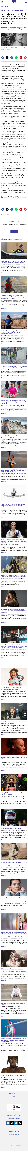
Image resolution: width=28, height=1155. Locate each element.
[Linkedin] (16, 1123)
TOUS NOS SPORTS (14, 1131)
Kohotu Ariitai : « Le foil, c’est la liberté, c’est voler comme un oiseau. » (14, 470)
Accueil (3, 10)
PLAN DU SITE (14, 1100)
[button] (2, 2)
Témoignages (6, 214)
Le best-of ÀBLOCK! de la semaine (11, 828)
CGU (14, 1096)
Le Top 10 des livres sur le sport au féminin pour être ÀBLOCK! (13, 793)
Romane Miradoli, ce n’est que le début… (13, 898)
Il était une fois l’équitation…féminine (12, 969)
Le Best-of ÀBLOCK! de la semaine (11, 687)
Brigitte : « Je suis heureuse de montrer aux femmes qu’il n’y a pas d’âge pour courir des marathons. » (14, 402)
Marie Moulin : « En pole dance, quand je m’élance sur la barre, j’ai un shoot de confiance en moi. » (13, 505)
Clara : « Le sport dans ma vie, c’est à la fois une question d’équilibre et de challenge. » (13, 575)
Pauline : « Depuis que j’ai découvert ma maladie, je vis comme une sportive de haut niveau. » (13, 541)
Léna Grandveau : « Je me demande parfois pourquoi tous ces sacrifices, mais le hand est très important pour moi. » (14, 933)
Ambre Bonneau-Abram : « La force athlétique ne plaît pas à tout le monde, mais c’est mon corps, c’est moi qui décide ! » (14, 646)
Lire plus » (3, 272)
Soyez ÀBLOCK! (14, 221)
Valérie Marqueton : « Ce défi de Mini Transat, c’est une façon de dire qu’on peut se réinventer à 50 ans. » (13, 297)
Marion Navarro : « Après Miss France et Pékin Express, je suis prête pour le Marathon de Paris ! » (13, 332)
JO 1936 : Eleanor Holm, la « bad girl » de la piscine (14, 863)
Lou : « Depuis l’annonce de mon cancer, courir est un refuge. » (13, 436)
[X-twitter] (20, 1123)
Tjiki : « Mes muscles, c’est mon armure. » (13, 1075)
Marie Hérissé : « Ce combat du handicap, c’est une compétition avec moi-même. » (13, 262)
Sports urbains (15, 10)
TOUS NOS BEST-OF (14, 1134)
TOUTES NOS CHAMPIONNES (14, 1138)
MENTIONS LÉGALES (14, 1093)
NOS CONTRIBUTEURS (14, 1118)
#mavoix (4, 6)
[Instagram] (12, 1123)
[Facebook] (8, 1123)
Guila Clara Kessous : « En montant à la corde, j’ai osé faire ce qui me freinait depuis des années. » (14, 611)
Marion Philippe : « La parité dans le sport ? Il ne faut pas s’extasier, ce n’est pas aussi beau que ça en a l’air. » (13, 1040)
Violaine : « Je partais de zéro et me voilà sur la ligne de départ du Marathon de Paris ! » (14, 367)
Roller (21, 10)
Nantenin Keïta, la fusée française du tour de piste (14, 758)
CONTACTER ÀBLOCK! (14, 1115)
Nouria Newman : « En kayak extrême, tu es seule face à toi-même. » (14, 722)
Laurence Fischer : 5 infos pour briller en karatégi (13, 1003)
